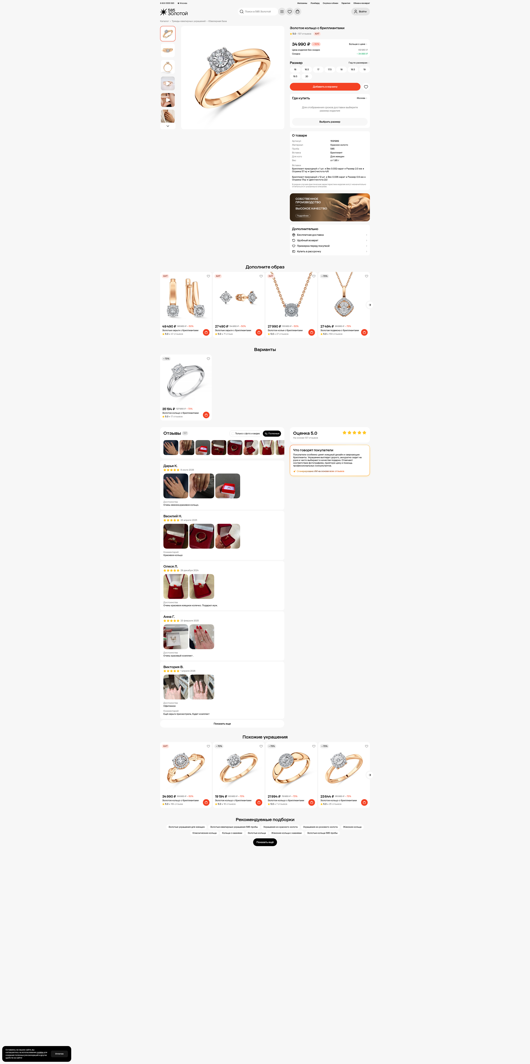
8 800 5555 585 (167, 3)
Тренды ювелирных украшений (189, 21)
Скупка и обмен (330, 3)
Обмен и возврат (361, 3)
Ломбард (315, 3)
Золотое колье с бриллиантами (285, 330)
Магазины (302, 3)
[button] (330, 135)
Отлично (59, 1054)
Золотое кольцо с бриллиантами (180, 413)
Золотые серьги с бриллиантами (180, 330)
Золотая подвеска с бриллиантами (339, 330)
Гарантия (345, 3)
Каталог (164, 21)
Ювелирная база (217, 21)
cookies (40, 1052)
